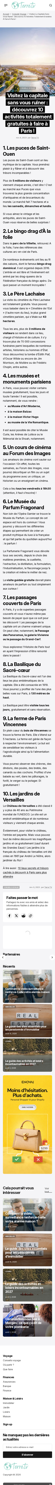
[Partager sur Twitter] (16, 916)
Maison (7, 1416)
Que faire (8, 1369)
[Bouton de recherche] (50, 5)
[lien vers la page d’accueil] (24, 5)
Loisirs (6, 1411)
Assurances (9, 1381)
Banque (7, 1386)
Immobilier (8, 1403)
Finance (7, 1390)
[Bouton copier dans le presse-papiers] (30, 916)
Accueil (6, 14)
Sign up (7, 1424)
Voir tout (47, 1190)
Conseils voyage (19, 14)
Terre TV (35, 138)
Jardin (6, 1407)
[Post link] (27, 986)
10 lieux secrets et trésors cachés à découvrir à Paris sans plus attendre (26, 872)
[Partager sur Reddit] (23, 916)
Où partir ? (8, 1364)
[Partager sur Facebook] (9, 916)
